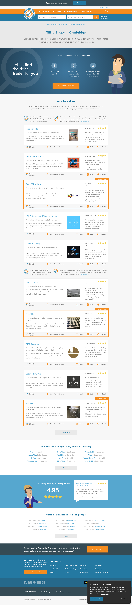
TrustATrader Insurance (63, 592)
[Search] (96, 17)
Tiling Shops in (37, 520)
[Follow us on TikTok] (43, 582)
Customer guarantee (101, 572)
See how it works (35, 572)
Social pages (84, 572)
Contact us (83, 569)
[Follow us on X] (30, 582)
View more (66, 432)
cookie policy (105, 594)
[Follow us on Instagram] (34, 582)
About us (53, 566)
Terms (67, 572)
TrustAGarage (45, 592)
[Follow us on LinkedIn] (39, 582)
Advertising (83, 566)
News (52, 572)
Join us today (98, 549)
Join (79, 3)
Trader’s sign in (103, 7)
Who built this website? (86, 600)
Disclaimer (98, 569)
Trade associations (71, 566)
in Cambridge (37, 452)
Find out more (84, 121)
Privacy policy (99, 566)
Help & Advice (54, 569)
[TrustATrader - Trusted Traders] (29, 11)
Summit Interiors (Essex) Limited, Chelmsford (84, 484)
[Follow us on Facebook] (25, 582)
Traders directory (70, 569)
